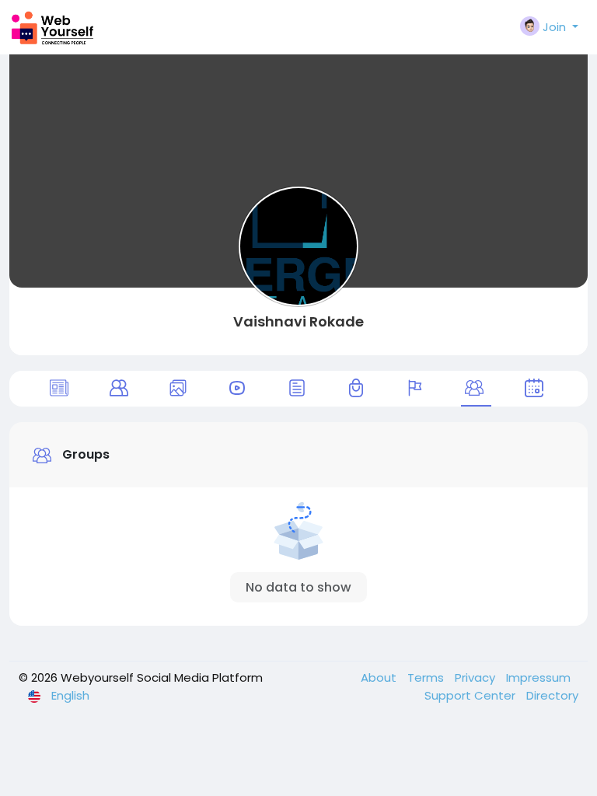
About (380, 677)
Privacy (476, 677)
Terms (427, 677)
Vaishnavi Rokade (298, 321)
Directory (552, 695)
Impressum (538, 677)
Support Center (471, 695)
